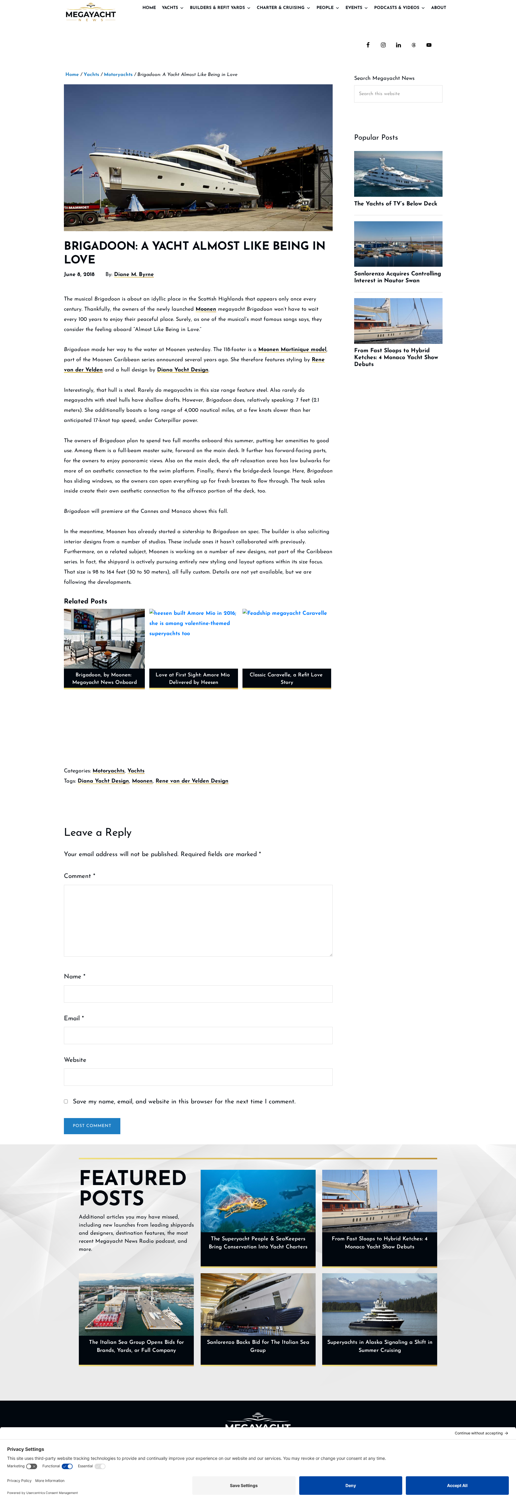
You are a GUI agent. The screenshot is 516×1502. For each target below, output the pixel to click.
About (438, 8)
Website (75, 1060)
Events (353, 8)
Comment (79, 876)
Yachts (170, 8)
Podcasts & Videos (396, 8)
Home (149, 8)
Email (74, 1018)
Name (74, 977)
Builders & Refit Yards (217, 8)
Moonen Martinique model (292, 350)
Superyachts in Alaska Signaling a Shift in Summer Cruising (379, 1346)
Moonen (206, 309)
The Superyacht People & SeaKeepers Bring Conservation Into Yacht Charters (258, 1243)
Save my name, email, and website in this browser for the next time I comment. (184, 1102)
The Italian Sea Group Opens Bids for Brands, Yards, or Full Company (136, 1346)
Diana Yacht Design (182, 370)
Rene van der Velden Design (192, 781)
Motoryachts (109, 771)
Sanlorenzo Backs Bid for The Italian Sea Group (258, 1346)
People (325, 8)
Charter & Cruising (281, 8)
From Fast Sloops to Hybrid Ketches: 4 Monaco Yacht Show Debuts (380, 1243)
